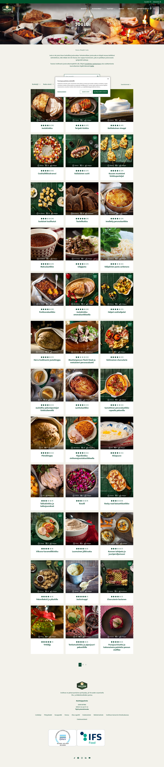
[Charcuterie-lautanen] (116, 576)
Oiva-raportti (76, 715)
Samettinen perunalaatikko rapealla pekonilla (117, 409)
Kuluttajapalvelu (82, 701)
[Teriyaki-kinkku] (82, 105)
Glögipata (82, 267)
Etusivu (77, 50)
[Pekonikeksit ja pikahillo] (47, 576)
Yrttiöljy (47, 645)
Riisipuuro (116, 456)
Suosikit (146, 2)
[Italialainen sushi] (82, 150)
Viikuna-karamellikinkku (47, 552)
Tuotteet (110, 9)
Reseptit (84, 9)
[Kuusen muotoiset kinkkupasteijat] (116, 150)
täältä (92, 66)
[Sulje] (108, 79)
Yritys (129, 9)
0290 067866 (82, 704)
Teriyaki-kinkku (82, 128)
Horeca (67, 715)
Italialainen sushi (82, 174)
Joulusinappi (82, 600)
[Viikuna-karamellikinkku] (47, 528)
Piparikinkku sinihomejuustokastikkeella (82, 457)
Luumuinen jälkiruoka (82, 552)
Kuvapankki (58, 715)
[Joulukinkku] (47, 105)
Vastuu (121, 9)
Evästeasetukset (82, 719)
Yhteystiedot (48, 715)
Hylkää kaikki (85, 91)
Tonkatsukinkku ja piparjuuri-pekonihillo (82, 646)
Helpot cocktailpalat (117, 312)
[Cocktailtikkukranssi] (47, 150)
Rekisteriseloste (98, 715)
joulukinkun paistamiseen (93, 64)
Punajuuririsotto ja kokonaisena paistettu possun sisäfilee (116, 647)
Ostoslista (156, 2)
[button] (89, 8)
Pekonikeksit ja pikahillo (47, 600)
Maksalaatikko (47, 267)
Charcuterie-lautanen (116, 600)
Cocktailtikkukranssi (47, 174)
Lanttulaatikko (82, 408)
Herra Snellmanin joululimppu (47, 360)
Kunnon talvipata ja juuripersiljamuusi (117, 553)
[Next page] (85, 664)
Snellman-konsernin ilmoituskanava (117, 715)
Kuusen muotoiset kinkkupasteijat (117, 175)
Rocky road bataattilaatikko (116, 504)
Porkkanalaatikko (47, 312)
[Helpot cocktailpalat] (116, 289)
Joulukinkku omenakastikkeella (82, 313)
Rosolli (82, 504)
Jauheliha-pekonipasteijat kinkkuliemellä (47, 409)
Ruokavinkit (96, 9)
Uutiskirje (38, 715)
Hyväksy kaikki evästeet (100, 91)
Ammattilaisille (143, 9)
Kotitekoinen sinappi (117, 128)
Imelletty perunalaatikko (117, 222)
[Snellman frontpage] (7, 9)
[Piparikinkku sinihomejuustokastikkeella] (82, 433)
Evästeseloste (87, 715)
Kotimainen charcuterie (116, 360)
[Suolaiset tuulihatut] (47, 198)
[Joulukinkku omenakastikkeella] (82, 289)
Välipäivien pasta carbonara (116, 267)
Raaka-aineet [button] (47, 84)
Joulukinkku (47, 128)
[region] (82, 87)
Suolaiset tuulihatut (47, 222)
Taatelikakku (82, 222)
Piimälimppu (47, 456)
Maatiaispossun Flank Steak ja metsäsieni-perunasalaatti (82, 361)
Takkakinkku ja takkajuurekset (47, 505)
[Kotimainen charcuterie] (116, 337)
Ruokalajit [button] (35, 84)
